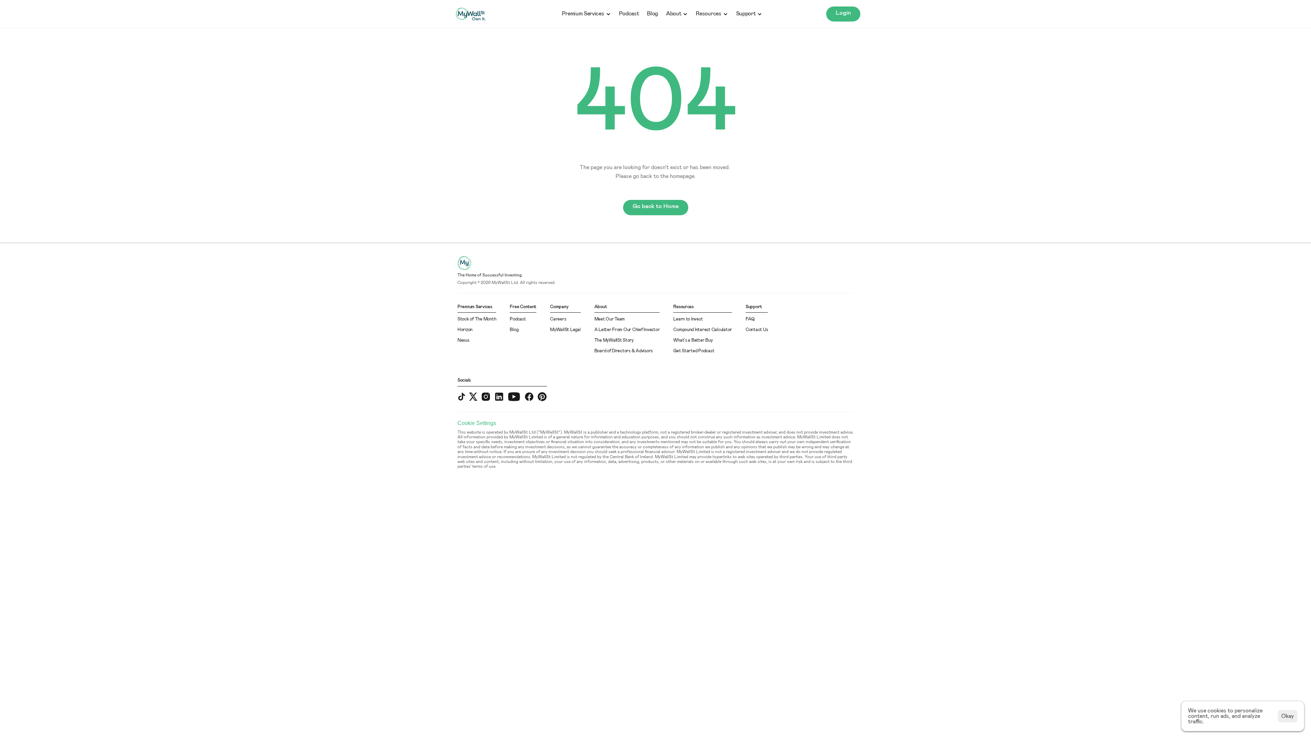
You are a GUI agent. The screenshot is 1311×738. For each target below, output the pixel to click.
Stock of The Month (476, 319)
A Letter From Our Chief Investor (627, 330)
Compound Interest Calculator (702, 330)
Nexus (463, 340)
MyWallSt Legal (565, 330)
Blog (652, 13)
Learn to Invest (688, 319)
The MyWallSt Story (614, 340)
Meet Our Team (609, 319)
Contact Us (757, 330)
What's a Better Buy (693, 340)
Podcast (629, 13)
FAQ (750, 319)
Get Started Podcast (693, 351)
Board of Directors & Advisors (623, 351)
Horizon (465, 330)
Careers (558, 319)
